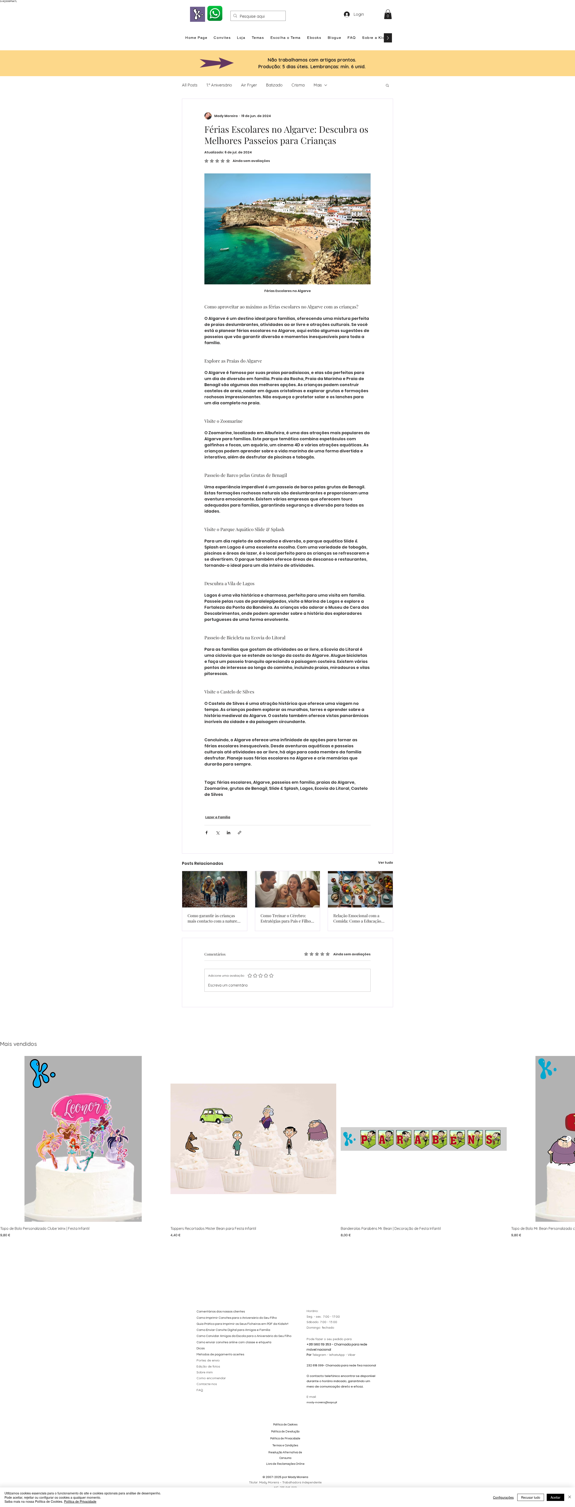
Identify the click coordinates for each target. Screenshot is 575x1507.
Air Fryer (249, 85)
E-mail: (311, 1397)
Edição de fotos (208, 1366)
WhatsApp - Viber (342, 1355)
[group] (287, 1147)
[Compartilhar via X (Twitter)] (217, 832)
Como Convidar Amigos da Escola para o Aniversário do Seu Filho (244, 1336)
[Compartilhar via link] (239, 832)
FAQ (200, 1390)
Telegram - (320, 1355)
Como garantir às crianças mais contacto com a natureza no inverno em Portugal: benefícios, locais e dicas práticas (214, 918)
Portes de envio (208, 1360)
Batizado (274, 85)
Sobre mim (205, 1372)
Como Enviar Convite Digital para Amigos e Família (233, 1330)
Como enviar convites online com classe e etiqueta (234, 1342)
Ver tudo (385, 862)
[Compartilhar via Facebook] (206, 832)
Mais (318, 85)
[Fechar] (569, 1497)
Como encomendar (211, 1378)
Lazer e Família (217, 817)
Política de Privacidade (80, 1501)
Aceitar (555, 1497)
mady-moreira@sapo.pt (322, 1402)
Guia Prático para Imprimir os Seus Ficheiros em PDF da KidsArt (242, 1324)
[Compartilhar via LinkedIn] (228, 832)
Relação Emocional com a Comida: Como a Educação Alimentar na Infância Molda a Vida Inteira (359, 918)
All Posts (189, 85)
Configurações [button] (503, 1497)
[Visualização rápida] (83, 1139)
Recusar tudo (530, 1497)
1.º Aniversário (219, 85)
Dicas (201, 1348)
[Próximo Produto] (568, 1138)
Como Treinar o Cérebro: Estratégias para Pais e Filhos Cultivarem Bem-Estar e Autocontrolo (287, 918)
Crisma (298, 85)
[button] (388, 14)
